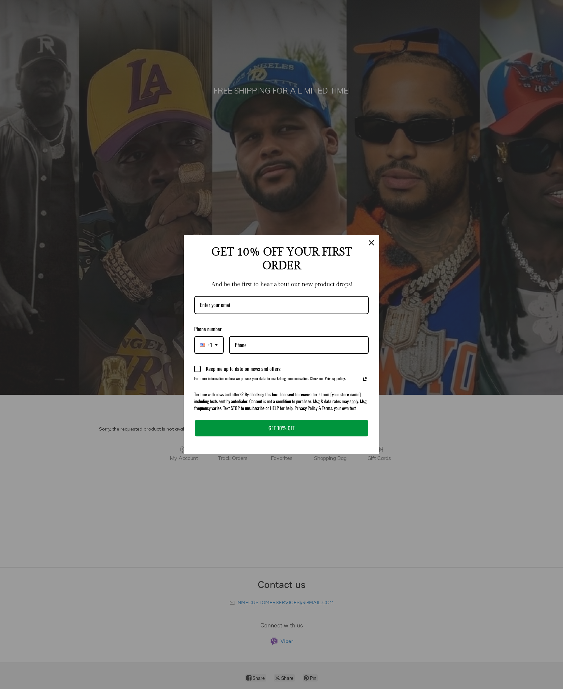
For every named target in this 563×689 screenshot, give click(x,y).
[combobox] (209, 345)
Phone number (208, 329)
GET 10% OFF (281, 428)
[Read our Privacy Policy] (365, 379)
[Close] (371, 243)
